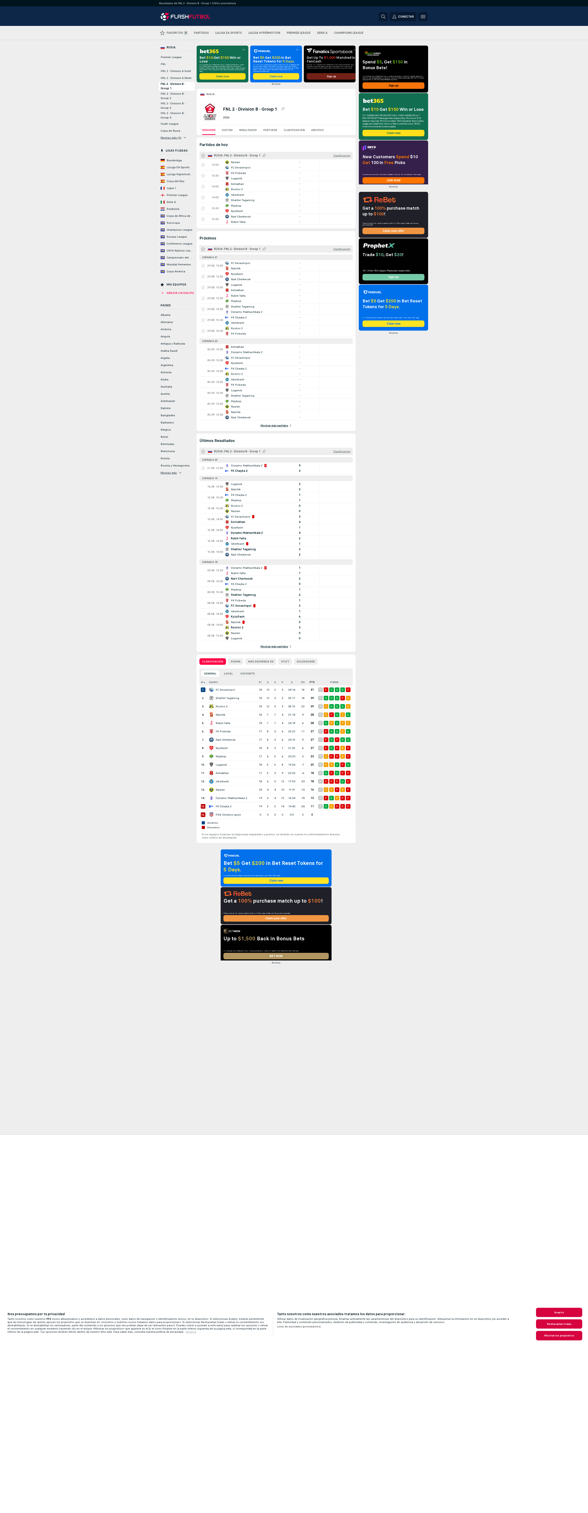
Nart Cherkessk (225, 740)
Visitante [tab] (247, 673)
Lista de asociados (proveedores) (299, 1326)
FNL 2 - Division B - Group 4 (173, 115)
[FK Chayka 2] (211, 806)
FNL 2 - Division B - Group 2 (173, 96)
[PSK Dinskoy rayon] (211, 814)
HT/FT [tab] (285, 661)
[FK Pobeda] (211, 731)
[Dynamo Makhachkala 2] (211, 798)
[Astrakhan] (211, 773)
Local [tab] (228, 673)
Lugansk (221, 765)
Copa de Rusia (170, 131)
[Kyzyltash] (211, 748)
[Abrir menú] (423, 16)
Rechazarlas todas (559, 1324)
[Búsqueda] (383, 16)
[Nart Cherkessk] (211, 739)
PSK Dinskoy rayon (228, 815)
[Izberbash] (211, 781)
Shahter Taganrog (227, 698)
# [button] (202, 682)
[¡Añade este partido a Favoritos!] (203, 164)
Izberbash (222, 781)
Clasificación (294, 130)
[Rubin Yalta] (211, 723)
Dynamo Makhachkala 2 (231, 798)
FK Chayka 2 (224, 806)
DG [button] (303, 682)
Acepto (559, 1312)
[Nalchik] (211, 714)
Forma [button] (334, 682)
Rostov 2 (222, 706)
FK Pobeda (223, 731)
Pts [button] (312, 682)
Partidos (270, 130)
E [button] (275, 682)
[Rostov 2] (211, 706)
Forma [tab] (236, 661)
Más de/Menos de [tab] (261, 661)
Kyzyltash (222, 748)
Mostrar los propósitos (559, 1335)
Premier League (171, 57)
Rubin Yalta (223, 723)
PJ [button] (260, 682)
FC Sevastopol (225, 690)
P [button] (282, 682)
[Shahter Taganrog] (211, 698)
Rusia (210, 94)
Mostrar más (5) (171, 137)
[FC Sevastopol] (211, 689)
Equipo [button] (213, 682)
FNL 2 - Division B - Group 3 (173, 106)
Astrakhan (222, 773)
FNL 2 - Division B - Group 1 (173, 86)
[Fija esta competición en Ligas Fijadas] (282, 109)
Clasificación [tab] (212, 661)
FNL (163, 64)
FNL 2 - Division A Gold (176, 71)
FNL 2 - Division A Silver (176, 78)
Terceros (190, 1331)
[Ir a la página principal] (192, 16)
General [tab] (210, 673)
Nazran (220, 790)
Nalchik (220, 715)
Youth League (170, 124)
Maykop (221, 756)
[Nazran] (211, 789)
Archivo (317, 130)
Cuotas (227, 130)
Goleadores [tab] (306, 661)
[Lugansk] (211, 764)
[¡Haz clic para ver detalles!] (276, 164)
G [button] (268, 682)
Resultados (248, 130)
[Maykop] (211, 756)
